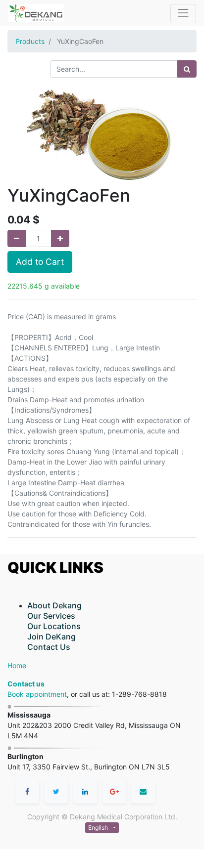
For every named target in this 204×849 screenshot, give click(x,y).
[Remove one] (16, 238)
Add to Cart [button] (40, 261)
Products (30, 41)
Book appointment (37, 694)
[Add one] (60, 238)
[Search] (187, 69)
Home (16, 665)
